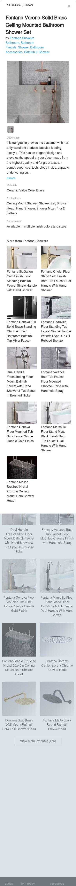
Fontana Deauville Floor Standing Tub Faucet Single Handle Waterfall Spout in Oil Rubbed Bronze (56, 331)
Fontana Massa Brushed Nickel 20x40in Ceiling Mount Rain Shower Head (20, 491)
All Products (14, 5)
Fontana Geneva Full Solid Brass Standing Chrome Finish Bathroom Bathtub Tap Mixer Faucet (21, 331)
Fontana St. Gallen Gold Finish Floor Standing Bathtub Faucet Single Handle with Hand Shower (22, 280)
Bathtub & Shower (36, 52)
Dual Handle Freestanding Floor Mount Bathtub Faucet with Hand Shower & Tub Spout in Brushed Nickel (21, 383)
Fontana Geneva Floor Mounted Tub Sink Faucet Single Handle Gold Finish (20, 434)
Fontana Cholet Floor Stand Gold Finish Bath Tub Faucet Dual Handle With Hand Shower (56, 280)
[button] (10, 130)
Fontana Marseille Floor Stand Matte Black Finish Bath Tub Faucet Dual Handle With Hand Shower (53, 438)
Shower (29, 5)
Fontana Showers (22, 38)
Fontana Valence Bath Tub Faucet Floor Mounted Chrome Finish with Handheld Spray (54, 381)
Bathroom (12, 42)
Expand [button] (11, 178)
